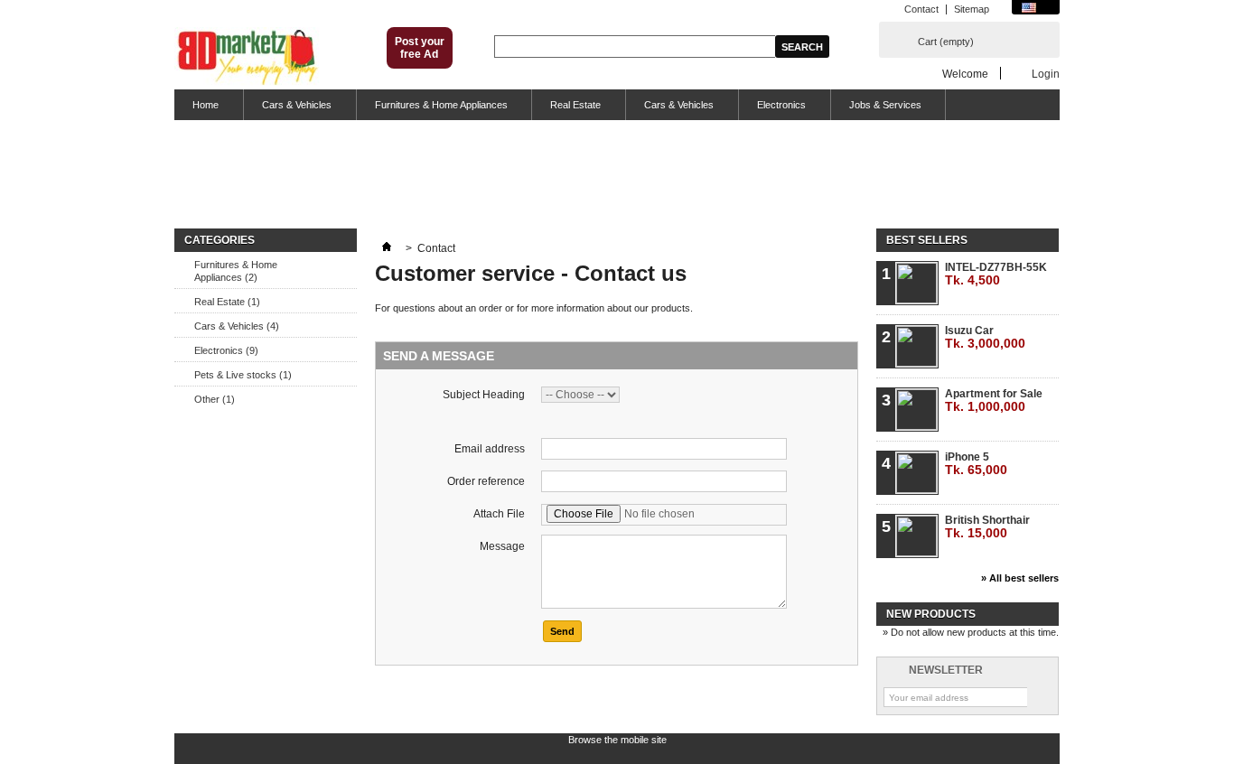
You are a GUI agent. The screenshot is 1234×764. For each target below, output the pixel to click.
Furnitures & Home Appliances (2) (235, 271)
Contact (921, 9)
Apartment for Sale (993, 400)
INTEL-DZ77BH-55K (996, 274)
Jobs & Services (876, 109)
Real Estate (566, 109)
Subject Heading (484, 394)
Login (1046, 73)
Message (502, 546)
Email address (489, 449)
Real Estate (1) (227, 301)
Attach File (499, 514)
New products (931, 614)
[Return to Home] (386, 248)
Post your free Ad (419, 48)
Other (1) (214, 399)
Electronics (772, 109)
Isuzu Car (985, 337)
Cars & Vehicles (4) (236, 326)
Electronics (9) (226, 350)
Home (196, 109)
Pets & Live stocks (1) (243, 374)
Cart (946, 41)
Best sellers (927, 240)
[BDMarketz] (247, 58)
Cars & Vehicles (288, 109)
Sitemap (971, 9)
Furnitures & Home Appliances (432, 109)
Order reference (486, 481)
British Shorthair (987, 527)
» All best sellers (1020, 578)
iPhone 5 (976, 464)
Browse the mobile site (617, 739)
